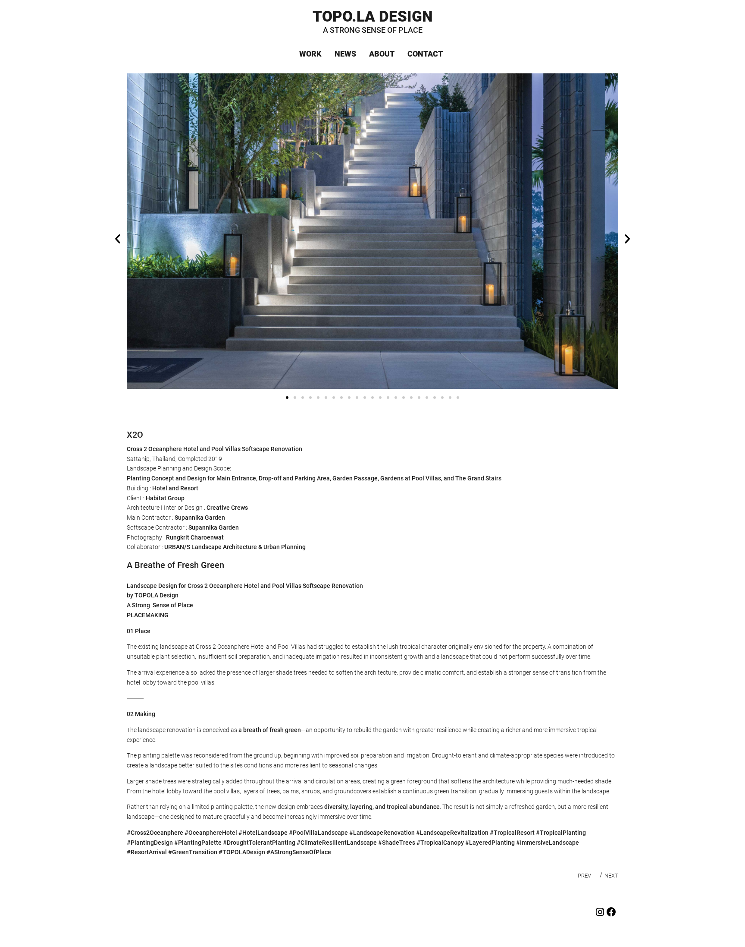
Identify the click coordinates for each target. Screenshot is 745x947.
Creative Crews (227, 507)
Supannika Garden (200, 517)
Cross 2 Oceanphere (154, 448)
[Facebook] (611, 912)
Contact (425, 54)
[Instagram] (599, 912)
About (381, 54)
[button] (118, 239)
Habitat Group (165, 498)
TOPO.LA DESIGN (373, 17)
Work (310, 54)
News (345, 54)
